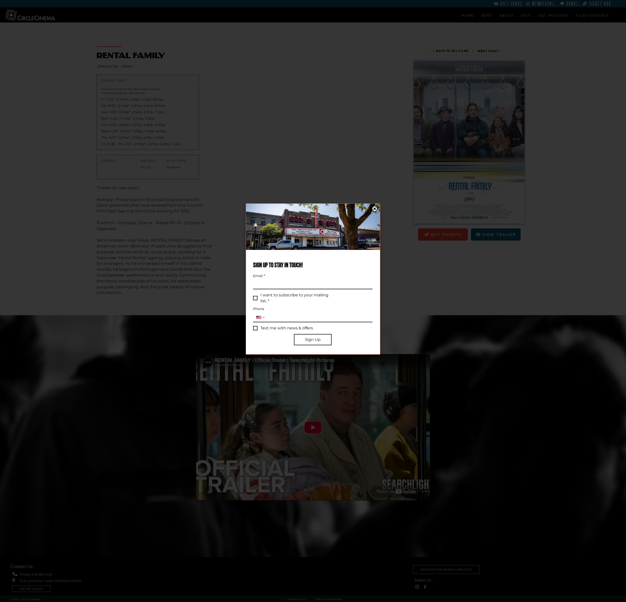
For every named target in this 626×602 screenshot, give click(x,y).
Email (259, 276)
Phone (258, 309)
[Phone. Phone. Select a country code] (260, 317)
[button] (375, 208)
